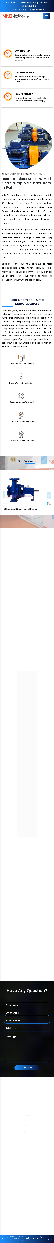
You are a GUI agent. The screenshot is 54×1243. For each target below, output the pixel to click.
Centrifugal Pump (16, 1168)
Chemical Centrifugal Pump (21, 1173)
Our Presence (13, 1146)
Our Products (13, 1135)
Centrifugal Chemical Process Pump (24, 1179)
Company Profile (15, 1129)
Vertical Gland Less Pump (27, 509)
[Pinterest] (17, 1115)
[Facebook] (7, 1115)
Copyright (6, 1237)
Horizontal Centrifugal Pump (21, 1185)
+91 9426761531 (29, 5)
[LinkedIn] (21, 1115)
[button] (4, 31)
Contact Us (13, 1152)
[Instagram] (26, 1115)
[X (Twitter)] (12, 1115)
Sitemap (11, 1140)
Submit (26, 1067)
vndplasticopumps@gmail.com (29, 9)
